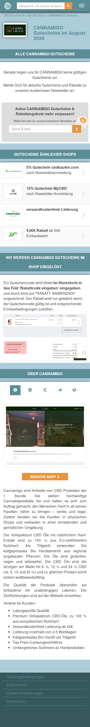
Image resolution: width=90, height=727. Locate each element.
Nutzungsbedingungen (25, 676)
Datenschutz (17, 685)
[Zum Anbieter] (45, 436)
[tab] (15, 390)
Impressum (16, 701)
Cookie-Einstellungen (24, 693)
